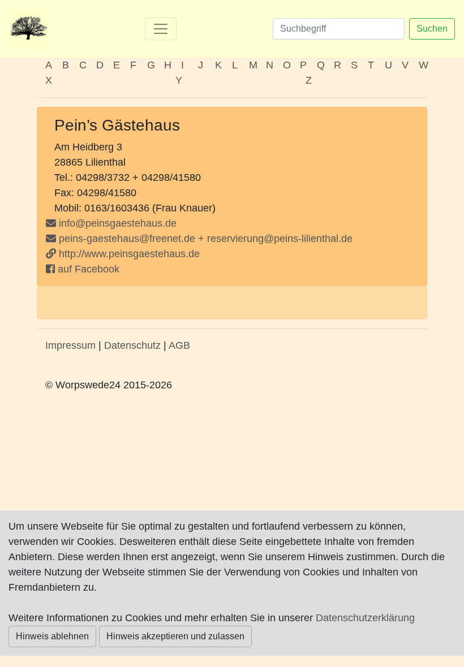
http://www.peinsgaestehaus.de (128, 253)
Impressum (70, 345)
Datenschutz (132, 345)
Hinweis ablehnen (52, 636)
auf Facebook (87, 269)
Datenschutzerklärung (365, 617)
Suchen (432, 28)
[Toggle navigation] (161, 29)
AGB (179, 345)
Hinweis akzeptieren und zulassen (175, 636)
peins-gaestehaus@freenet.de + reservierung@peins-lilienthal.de (204, 238)
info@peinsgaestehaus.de (118, 223)
